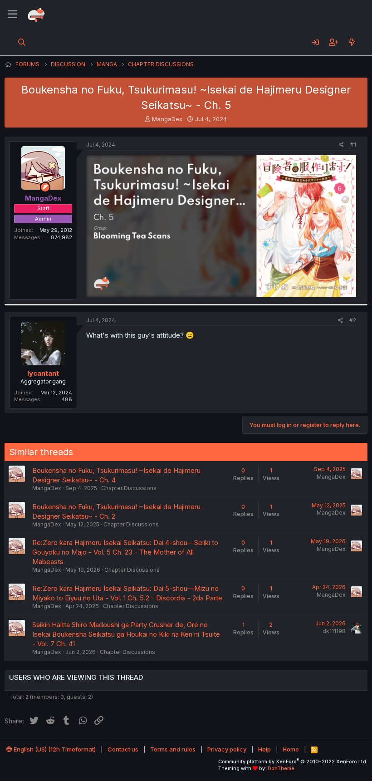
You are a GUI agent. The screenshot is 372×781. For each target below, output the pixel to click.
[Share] (341, 145)
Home (291, 749)
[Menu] (12, 14)
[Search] (22, 42)
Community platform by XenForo (292, 761)
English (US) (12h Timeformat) (54, 749)
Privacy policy (226, 749)
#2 (352, 320)
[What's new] (352, 42)
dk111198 (334, 631)
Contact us (123, 749)
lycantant (43, 373)
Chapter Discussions (129, 488)
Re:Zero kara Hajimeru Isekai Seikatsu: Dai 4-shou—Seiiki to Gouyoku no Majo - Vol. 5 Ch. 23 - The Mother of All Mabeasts (125, 552)
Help (264, 749)
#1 (353, 144)
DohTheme (281, 768)
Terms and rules (173, 749)
